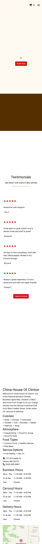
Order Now (21, 63)
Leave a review (21, 296)
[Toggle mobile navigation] (38, 5)
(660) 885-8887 (13, 464)
